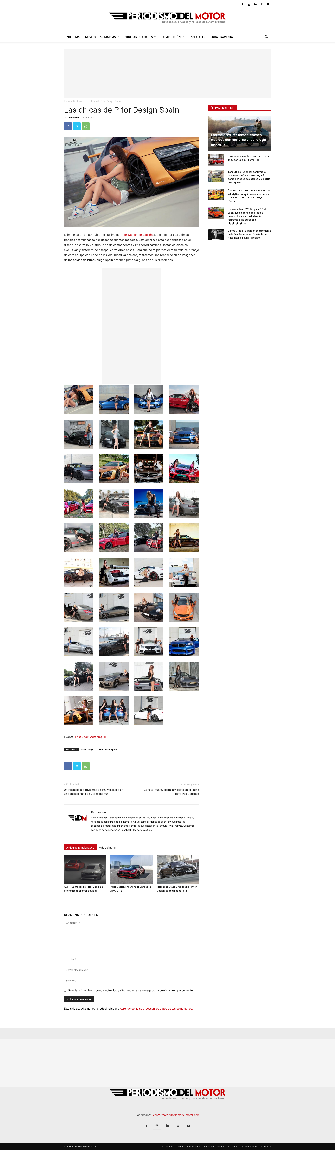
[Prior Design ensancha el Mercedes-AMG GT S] (131, 869)
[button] (266, 37)
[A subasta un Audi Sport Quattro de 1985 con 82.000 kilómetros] (216, 160)
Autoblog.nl (98, 737)
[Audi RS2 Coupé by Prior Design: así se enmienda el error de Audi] (85, 869)
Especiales (197, 37)
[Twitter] (262, 4)
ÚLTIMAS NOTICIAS (222, 107)
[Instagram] (249, 4)
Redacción (73, 117)
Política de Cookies (214, 1146)
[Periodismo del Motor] (167, 20)
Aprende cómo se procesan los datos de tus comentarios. (156, 1008)
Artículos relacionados (80, 847)
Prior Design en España (136, 235)
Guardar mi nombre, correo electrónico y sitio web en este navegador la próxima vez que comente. (130, 990)
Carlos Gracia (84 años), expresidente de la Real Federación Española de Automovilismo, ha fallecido (249, 234)
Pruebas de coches (138, 37)
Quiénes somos (249, 1146)
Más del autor (107, 847)
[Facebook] (242, 4)
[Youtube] (268, 4)
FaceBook (82, 737)
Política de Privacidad (189, 1146)
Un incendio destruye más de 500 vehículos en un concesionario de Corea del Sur (93, 792)
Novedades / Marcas (100, 37)
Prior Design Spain (107, 749)
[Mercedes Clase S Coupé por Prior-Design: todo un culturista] (178, 869)
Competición (171, 37)
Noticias (73, 37)
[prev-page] (66, 898)
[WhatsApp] (86, 126)
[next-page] (72, 898)
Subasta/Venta (222, 37)
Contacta (266, 1146)
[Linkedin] (255, 4)
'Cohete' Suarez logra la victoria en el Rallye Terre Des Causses (171, 792)
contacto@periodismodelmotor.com (176, 1115)
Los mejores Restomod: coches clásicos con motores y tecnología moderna (238, 139)
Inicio (67, 101)
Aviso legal (168, 1146)
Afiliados (232, 1146)
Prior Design (87, 749)
